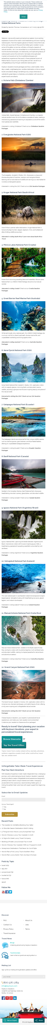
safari (28, 753)
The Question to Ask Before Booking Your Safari (17, 825)
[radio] (23, 807)
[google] (11, 998)
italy (4, 869)
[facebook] (3, 998)
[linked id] (15, 998)
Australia (33, 751)
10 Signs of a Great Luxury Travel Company (16, 838)
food (13, 751)
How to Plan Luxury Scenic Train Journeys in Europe (19, 855)
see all (4, 882)
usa (6, 755)
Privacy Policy (8, 929)
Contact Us (7, 925)
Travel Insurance (9, 933)
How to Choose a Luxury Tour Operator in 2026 (17, 835)
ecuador (18, 753)
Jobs (27, 925)
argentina (11, 753)
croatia (17, 751)
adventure (40, 751)
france (5, 878)
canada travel (12, 755)
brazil (23, 753)
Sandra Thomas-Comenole (18, 27)
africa (28, 751)
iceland (23, 751)
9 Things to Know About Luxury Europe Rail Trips (18, 832)
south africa (34, 753)
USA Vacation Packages (37, 186)
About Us (28, 920)
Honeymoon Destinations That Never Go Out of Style (19, 848)
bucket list (6, 875)
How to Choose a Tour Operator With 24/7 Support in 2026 (21, 845)
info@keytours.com (9, 986)
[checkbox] (23, 808)
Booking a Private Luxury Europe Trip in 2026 (17, 841)
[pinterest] (7, 998)
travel (9, 751)
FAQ (5, 920)
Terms (27, 929)
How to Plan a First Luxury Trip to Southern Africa (18, 851)
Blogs (12, 943)
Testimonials (15, 953)
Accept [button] (24, 17)
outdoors (5, 753)
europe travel (7, 872)
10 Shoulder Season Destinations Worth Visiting (17, 828)
